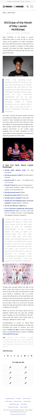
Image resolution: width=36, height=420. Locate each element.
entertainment (29, 339)
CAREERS (9, 1)
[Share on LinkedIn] (18, 355)
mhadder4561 (26, 33)
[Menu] (30, 6)
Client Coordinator (20, 337)
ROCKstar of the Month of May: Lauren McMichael (18, 26)
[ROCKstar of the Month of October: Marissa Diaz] (10, 378)
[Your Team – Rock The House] (25, 367)
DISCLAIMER (24, 404)
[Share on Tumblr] (21, 355)
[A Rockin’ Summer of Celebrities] (10, 372)
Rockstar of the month (21, 344)
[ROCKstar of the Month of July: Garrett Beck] (25, 372)
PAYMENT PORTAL (10, 398)
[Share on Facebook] (4, 355)
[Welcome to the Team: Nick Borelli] (10, 367)
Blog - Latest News (9, 12)
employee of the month (17, 339)
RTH (6, 346)
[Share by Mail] (31, 355)
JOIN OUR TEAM (26, 398)
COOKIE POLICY (27, 401)
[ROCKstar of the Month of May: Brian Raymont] (10, 383)
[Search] (26, 6)
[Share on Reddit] (28, 355)
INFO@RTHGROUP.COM (21, 414)
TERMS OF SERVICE (14, 404)
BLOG (22, 1)
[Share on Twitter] (8, 355)
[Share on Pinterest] (14, 355)
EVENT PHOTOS (16, 1)
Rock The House (22, 341)
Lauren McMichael (8, 341)
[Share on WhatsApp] (11, 355)
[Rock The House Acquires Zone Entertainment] (25, 378)
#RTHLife (9, 337)
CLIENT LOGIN (8, 401)
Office (15, 341)
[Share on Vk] (24, 355)
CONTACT (18, 398)
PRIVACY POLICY (18, 401)
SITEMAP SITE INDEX (13, 407)
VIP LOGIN (27, 1)
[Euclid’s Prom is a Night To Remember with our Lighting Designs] (25, 383)
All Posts (18, 33)
